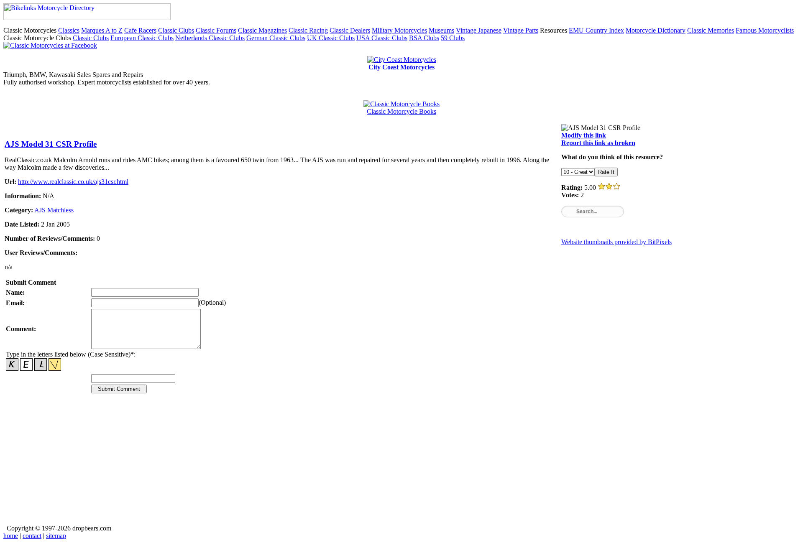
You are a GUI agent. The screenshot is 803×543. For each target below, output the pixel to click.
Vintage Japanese (478, 30)
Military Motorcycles (399, 30)
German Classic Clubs (275, 37)
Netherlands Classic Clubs (210, 37)
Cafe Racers (140, 30)
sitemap (56, 535)
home (10, 535)
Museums (441, 30)
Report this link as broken (598, 142)
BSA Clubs (424, 37)
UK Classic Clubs (331, 37)
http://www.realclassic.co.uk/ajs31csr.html (73, 181)
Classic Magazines (262, 30)
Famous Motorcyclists (765, 30)
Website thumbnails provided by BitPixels (616, 241)
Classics (68, 30)
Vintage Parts (520, 30)
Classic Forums (216, 30)
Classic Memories (710, 30)
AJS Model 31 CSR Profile (51, 144)
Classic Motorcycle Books (401, 111)
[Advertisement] (255, 464)
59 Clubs (453, 37)
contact (32, 535)
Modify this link (583, 135)
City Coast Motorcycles (401, 67)
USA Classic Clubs (381, 37)
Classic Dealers (350, 30)
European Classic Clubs (142, 37)
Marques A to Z (102, 30)
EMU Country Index (596, 30)
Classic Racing (308, 30)
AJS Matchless (54, 210)
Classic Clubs (176, 30)
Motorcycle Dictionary (655, 30)
